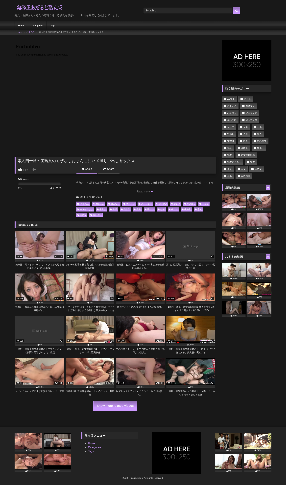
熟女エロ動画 (248, 155)
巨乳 (245, 141)
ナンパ (177, 204)
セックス (163, 204)
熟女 (229, 155)
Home (21, 25)
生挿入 (187, 209)
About (88, 169)
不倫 (259, 127)
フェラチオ (251, 113)
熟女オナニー (234, 162)
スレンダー (146, 204)
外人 (259, 134)
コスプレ (250, 106)
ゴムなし (115, 204)
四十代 (126, 209)
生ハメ (174, 209)
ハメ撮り (191, 204)
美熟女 (83, 215)
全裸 (115, 209)
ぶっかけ (232, 120)
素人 (199, 209)
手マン (150, 209)
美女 (243, 169)
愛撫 (138, 209)
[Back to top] (275, 475)
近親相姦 (245, 176)
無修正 (260, 148)
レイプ (230, 127)
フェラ (205, 204)
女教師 (230, 141)
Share (110, 169)
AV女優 (231, 99)
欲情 (162, 209)
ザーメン (130, 204)
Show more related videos (115, 405)
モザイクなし (86, 209)
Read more (143, 191)
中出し (102, 209)
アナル (247, 99)
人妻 (245, 134)
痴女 (252, 162)
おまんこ (30, 32)
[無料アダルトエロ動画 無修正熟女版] (39, 8)
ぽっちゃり (251, 120)
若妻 (229, 176)
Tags (52, 25)
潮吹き (244, 148)
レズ (245, 127)
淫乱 (229, 148)
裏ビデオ (97, 215)
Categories (37, 25)
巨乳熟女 (261, 141)
